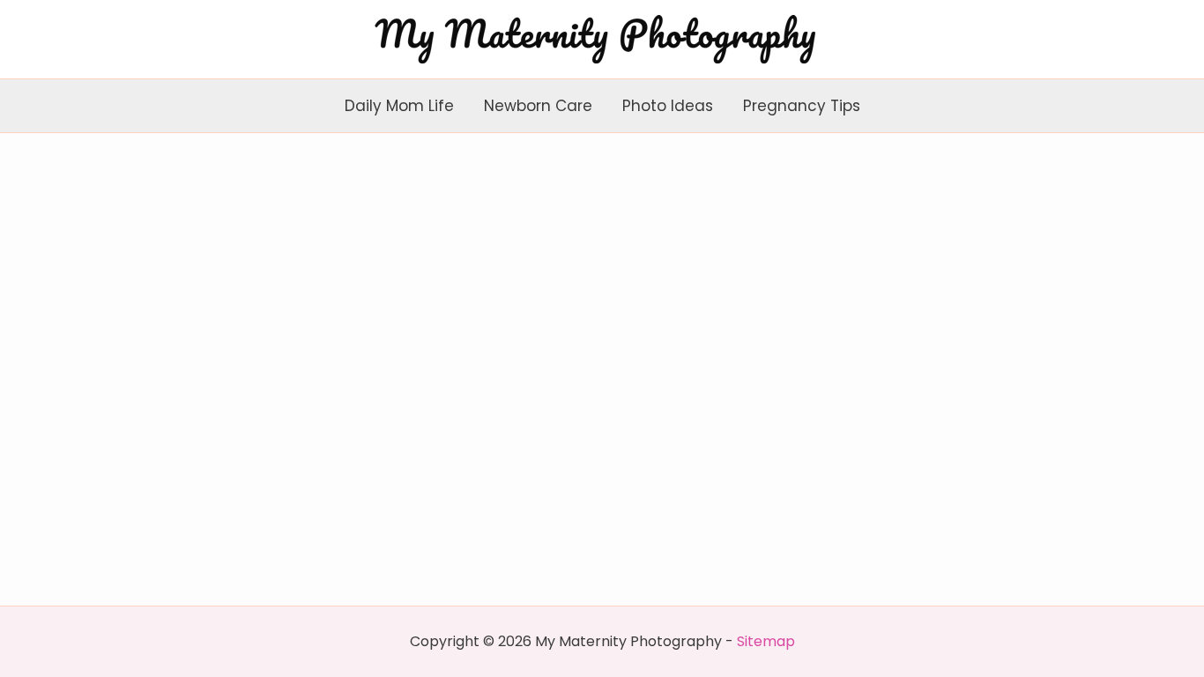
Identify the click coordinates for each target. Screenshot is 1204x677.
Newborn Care (538, 105)
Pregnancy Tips (801, 105)
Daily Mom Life (399, 105)
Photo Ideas (667, 105)
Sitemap (766, 641)
